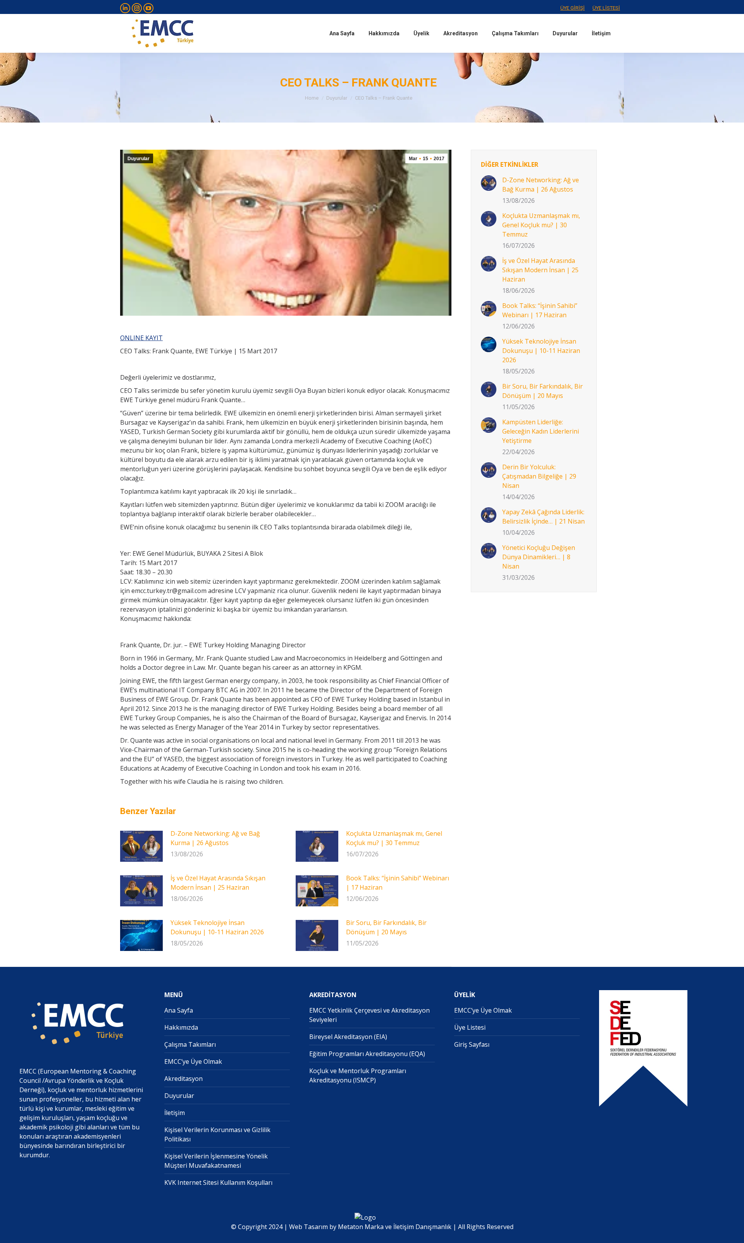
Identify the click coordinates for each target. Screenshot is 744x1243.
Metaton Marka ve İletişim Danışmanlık (394, 1226)
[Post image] (141, 846)
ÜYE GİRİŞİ (572, 8)
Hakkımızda (181, 1027)
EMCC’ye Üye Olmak (193, 1061)
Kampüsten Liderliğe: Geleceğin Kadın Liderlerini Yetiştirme (540, 431)
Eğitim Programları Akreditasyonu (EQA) (367, 1053)
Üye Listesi (470, 1027)
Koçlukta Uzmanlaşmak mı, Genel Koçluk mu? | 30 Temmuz (394, 838)
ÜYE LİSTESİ (606, 8)
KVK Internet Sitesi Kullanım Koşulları (218, 1182)
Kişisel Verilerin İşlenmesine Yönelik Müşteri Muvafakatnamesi (216, 1161)
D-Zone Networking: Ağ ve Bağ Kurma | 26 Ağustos (215, 838)
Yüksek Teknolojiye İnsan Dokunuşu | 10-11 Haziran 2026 (217, 927)
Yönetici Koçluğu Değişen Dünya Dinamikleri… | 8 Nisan (538, 557)
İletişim (174, 1112)
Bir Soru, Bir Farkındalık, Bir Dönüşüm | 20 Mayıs (386, 927)
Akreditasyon (183, 1078)
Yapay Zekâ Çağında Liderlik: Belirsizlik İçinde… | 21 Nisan (543, 517)
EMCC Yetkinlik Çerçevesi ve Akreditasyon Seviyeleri (369, 1015)
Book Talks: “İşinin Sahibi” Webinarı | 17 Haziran (397, 883)
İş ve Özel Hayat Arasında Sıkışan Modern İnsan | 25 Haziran (217, 883)
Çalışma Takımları (190, 1044)
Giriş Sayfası (471, 1044)
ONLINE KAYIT (141, 338)
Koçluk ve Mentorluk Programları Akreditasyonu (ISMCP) (357, 1075)
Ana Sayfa (178, 1010)
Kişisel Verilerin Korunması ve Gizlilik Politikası (217, 1134)
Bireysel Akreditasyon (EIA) (348, 1036)
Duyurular (138, 158)
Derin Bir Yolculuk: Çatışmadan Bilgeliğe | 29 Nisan (539, 476)
